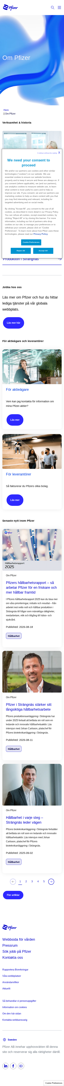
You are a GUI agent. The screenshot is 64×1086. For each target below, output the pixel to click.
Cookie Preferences (53, 1083)
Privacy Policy (40, 234)
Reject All (21, 251)
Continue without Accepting (48, 152)
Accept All (43, 251)
